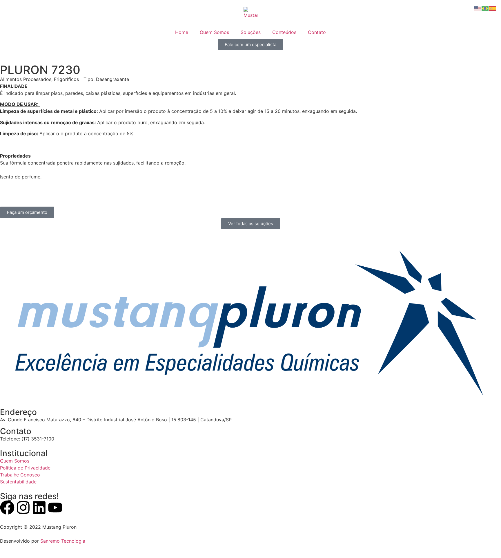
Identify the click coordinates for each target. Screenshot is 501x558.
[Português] (485, 8)
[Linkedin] (39, 507)
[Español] (493, 8)
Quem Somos (214, 32)
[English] (478, 8)
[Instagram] (23, 507)
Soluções (251, 32)
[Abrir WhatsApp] (486, 543)
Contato (317, 32)
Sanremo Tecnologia (62, 541)
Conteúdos (284, 32)
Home (181, 32)
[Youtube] (55, 507)
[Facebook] (7, 507)
